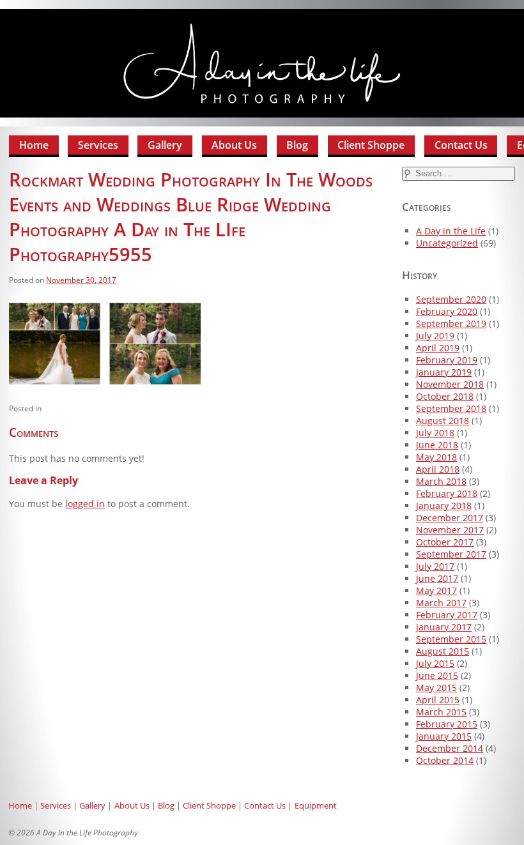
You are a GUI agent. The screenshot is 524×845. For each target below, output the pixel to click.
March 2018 (441, 481)
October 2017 (445, 542)
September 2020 (451, 299)
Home (34, 145)
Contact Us (461, 145)
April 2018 (437, 469)
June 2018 (437, 445)
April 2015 (437, 700)
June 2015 (437, 675)
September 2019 (451, 323)
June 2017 (437, 578)
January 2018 (444, 505)
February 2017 (446, 615)
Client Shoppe (371, 145)
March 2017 (441, 603)
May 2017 (436, 590)
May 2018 (436, 457)
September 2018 (451, 408)
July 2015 (435, 663)
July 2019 (435, 336)
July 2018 (435, 433)
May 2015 (436, 687)
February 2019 (446, 360)
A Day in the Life (451, 231)
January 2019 (444, 372)
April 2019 (437, 348)
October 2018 (445, 396)
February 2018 (446, 493)
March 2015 (441, 712)
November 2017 (450, 530)
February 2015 (446, 724)
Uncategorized (447, 243)
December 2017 (449, 518)
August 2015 (442, 651)
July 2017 (435, 566)
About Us (234, 145)
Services (98, 145)
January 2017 (444, 627)
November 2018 (450, 384)
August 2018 (442, 421)
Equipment (316, 805)
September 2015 (451, 639)
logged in (85, 504)
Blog (297, 145)
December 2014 (449, 748)
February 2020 (446, 311)
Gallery (165, 145)
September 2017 (451, 554)
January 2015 (444, 736)
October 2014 (445, 760)
